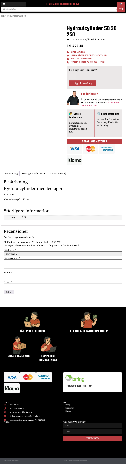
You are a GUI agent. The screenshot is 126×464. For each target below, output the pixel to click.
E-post (8, 282)
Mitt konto (68, 411)
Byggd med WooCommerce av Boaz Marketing (75, 461)
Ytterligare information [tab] (34, 173)
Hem (3, 16)
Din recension (12, 258)
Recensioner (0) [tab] (58, 173)
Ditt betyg (10, 250)
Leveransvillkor (69, 408)
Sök (121, 9)
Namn (8, 273)
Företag (67, 404)
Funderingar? (89, 94)
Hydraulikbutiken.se (63, 4)
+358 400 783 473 (96, 62)
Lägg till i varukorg (83, 83)
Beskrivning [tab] (11, 173)
